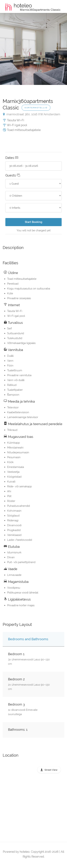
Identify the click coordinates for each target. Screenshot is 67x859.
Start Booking (33, 222)
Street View (51, 770)
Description (13, 247)
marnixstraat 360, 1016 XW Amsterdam (33, 114)
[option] (33, 49)
